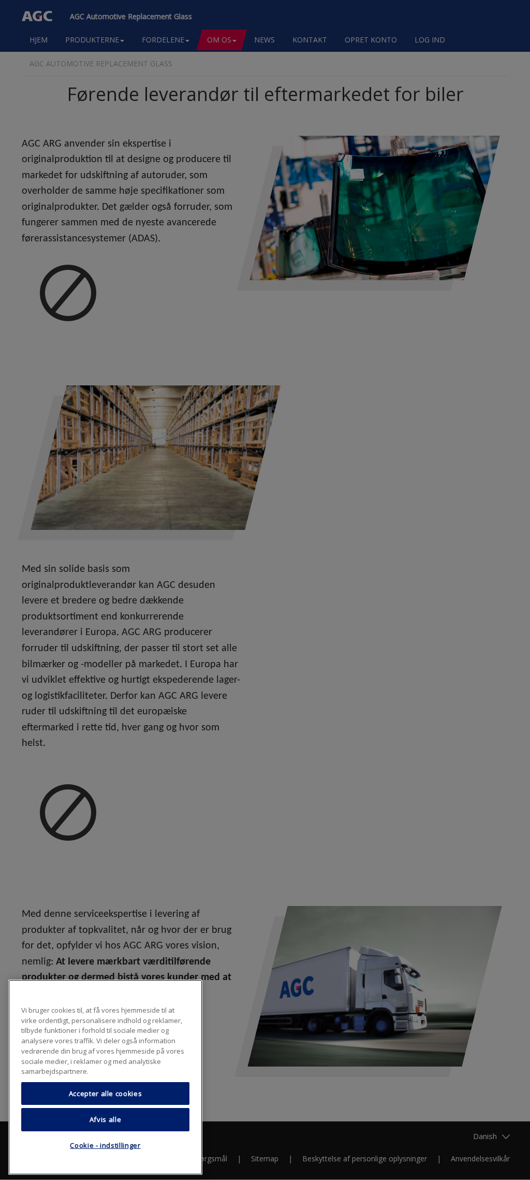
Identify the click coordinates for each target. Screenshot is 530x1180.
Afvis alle (106, 1119)
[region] (105, 1077)
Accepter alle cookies (105, 1093)
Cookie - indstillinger (105, 1145)
